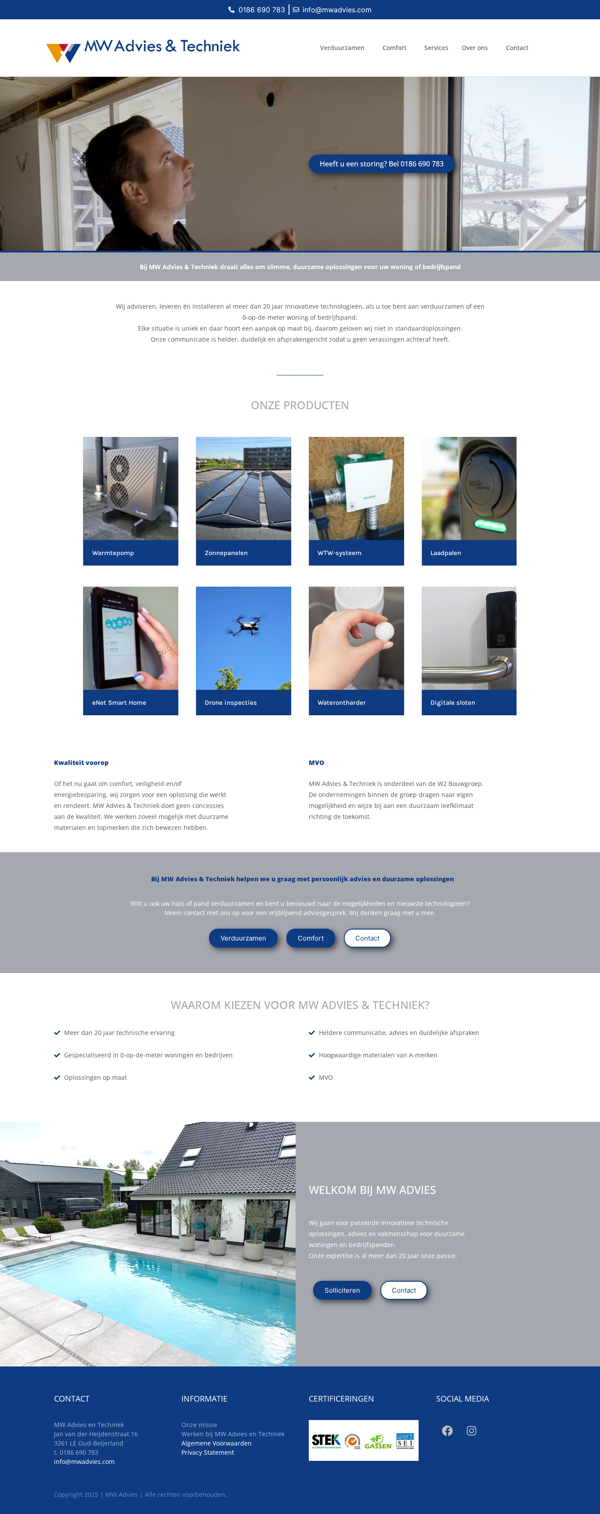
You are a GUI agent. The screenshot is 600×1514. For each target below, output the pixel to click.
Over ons (475, 47)
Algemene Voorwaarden (216, 1443)
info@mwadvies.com (84, 1461)
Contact (517, 47)
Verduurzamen (342, 47)
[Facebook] (447, 1431)
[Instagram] (471, 1431)
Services (436, 47)
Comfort (394, 47)
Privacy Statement (207, 1452)
